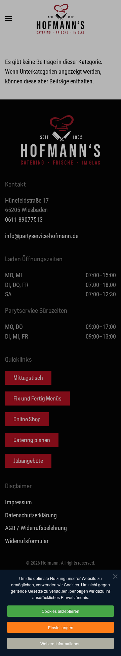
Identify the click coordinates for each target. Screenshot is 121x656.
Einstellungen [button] (60, 627)
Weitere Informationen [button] (60, 643)
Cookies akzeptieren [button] (60, 611)
